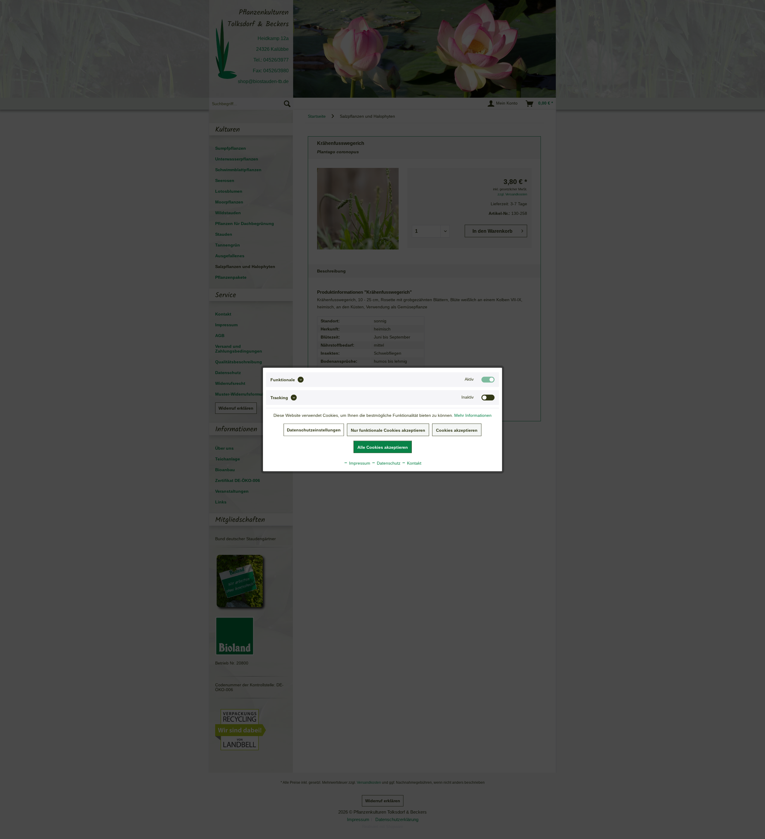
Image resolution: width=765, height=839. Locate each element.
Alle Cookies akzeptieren (382, 447)
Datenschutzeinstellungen (314, 430)
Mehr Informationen (473, 415)
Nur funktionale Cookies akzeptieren (388, 430)
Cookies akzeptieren (457, 430)
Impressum (359, 463)
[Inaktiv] (488, 398)
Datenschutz (388, 463)
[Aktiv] (488, 380)
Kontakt (413, 463)
